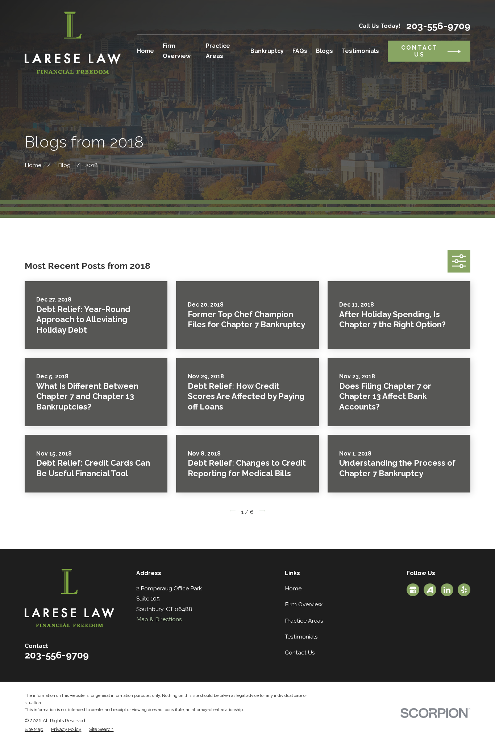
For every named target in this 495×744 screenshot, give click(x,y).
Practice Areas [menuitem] (218, 50)
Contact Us (300, 652)
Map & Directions (159, 619)
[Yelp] (464, 589)
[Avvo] (430, 589)
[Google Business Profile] (412, 589)
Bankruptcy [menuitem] (267, 50)
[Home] (73, 43)
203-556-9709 (438, 26)
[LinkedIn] (447, 589)
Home (293, 588)
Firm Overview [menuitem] (177, 50)
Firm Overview (304, 604)
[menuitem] (34, 729)
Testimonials (301, 636)
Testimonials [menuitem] (360, 50)
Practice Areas (304, 620)
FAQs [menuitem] (299, 50)
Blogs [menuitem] (324, 50)
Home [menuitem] (145, 50)
